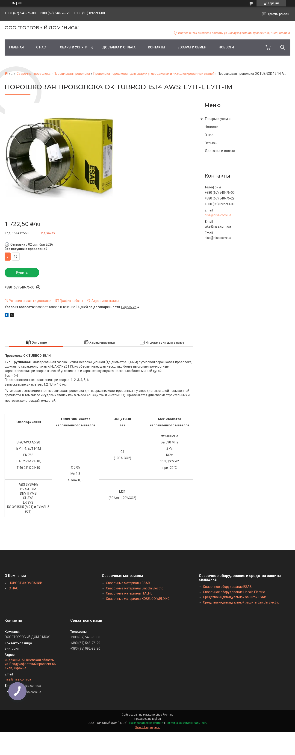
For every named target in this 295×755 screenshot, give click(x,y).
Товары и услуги (217, 119)
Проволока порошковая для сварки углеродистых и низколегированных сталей (154, 73)
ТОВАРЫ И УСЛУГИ (73, 47)
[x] (12, 316)
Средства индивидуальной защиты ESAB (234, 597)
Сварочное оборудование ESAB (227, 587)
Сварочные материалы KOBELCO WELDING (138, 598)
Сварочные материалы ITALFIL (129, 593)
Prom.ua (168, 714)
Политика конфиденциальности (186, 723)
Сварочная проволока (33, 73)
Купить (22, 272)
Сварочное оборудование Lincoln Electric (234, 592)
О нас (209, 135)
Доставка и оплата (220, 151)
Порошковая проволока (72, 73)
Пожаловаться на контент (146, 723)
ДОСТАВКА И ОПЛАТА (119, 47)
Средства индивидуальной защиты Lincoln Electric (241, 602)
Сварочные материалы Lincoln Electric (134, 588)
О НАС (41, 47)
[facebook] (7, 316)
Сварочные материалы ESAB (128, 583)
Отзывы (211, 143)
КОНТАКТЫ (156, 47)
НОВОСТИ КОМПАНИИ (25, 583)
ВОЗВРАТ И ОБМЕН (191, 47)
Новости (211, 127)
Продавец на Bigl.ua (147, 718)
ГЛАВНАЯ (16, 47)
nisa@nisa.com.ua (218, 215)
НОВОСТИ (226, 47)
